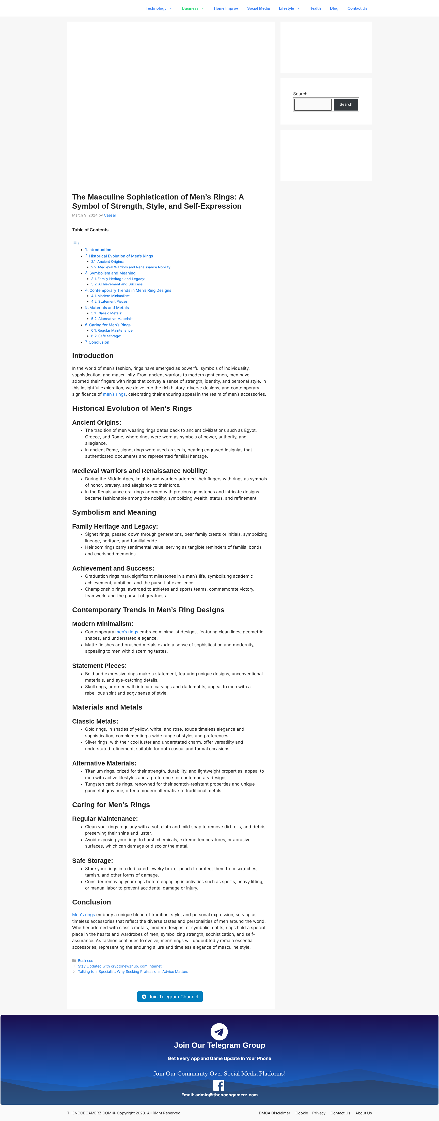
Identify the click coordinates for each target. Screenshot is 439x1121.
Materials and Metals (109, 307)
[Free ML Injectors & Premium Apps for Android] (88, 8)
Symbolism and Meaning (112, 273)
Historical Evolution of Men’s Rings (121, 256)
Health (315, 8)
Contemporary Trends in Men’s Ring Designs (130, 290)
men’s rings (114, 394)
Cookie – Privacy (310, 1113)
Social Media (258, 8)
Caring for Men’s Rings (110, 325)
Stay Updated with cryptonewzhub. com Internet (120, 966)
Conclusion (99, 342)
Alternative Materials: (115, 319)
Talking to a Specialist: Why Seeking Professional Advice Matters (133, 971)
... (74, 983)
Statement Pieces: (113, 301)
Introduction (99, 249)
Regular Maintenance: (116, 330)
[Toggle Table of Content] (76, 243)
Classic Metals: (110, 313)
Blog (334, 8)
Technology (156, 8)
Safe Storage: (109, 336)
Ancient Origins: (110, 261)
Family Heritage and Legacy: (121, 279)
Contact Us (357, 8)
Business (190, 8)
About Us (363, 1113)
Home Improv (226, 8)
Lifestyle (286, 8)
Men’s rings (83, 914)
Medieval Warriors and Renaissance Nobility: (134, 267)
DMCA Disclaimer (274, 1113)
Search (300, 93)
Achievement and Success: (121, 284)
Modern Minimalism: (114, 296)
